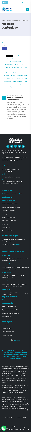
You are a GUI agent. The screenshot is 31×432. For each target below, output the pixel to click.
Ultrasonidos (5, 224)
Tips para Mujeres (15, 87)
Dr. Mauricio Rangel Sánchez (12, 194)
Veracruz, (6, 356)
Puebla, (25, 354)
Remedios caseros (22, 75)
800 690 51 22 (9, 171)
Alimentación (10, 59)
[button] (4, 43)
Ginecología (15, 67)
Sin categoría (20, 84)
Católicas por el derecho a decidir (10, 313)
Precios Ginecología (7, 227)
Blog (3, 300)
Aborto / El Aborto (19, 56)
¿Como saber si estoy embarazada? (11, 207)
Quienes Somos (7, 191)
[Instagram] (23, 146)
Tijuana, (19, 356)
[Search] (4, 48)
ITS (24, 70)
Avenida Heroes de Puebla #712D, (10, 293)
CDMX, (10, 351)
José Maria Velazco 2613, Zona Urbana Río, (12, 276)
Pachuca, (18, 354)
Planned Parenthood (7, 316)
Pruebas (13, 75)
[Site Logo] (7, 9)
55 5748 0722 (15, 169)
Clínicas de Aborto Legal (8, 231)
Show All (9, 56)
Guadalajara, (14, 353)
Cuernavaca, (17, 351)
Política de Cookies (6, 328)
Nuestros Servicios (8, 200)
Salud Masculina (9, 78)
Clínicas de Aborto (15, 61)
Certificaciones (7, 197)
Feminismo (7, 67)
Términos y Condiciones (8, 331)
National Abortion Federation (9, 306)
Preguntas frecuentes (9, 297)
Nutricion (8, 73)
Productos (6, 75)
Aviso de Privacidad (7, 325)
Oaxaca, (12, 354)
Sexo (26, 81)
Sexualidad (11, 84)
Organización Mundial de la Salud (10, 310)
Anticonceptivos (20, 59)
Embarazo (24, 64)
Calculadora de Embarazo (8, 210)
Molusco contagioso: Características (15, 98)
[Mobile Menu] (27, 9)
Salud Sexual (7, 81)
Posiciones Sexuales (19, 73)
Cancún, (5, 351)
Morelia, (6, 354)
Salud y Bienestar (18, 81)
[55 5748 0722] (13, 427)
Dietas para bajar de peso (11, 64)
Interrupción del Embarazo (13, 70)
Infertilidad (24, 67)
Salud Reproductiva (21, 78)
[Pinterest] (19, 146)
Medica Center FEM (15, 95)
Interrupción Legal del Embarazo (10, 204)
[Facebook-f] (7, 146)
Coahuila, (13, 356)
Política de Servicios (7, 335)
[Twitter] (11, 146)
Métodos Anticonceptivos (8, 217)
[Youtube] (15, 146)
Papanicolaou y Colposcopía (9, 220)
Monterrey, (23, 353)
